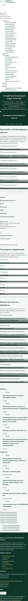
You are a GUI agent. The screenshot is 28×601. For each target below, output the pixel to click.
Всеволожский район (10, 27)
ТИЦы (6, 69)
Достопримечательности (11, 62)
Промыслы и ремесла (10, 72)
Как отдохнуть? (8, 60)
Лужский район (9, 41)
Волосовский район (10, 24)
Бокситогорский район (10, 22)
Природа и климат (9, 77)
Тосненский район (9, 51)
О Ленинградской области (11, 70)
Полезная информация (10, 76)
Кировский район (9, 36)
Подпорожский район (10, 43)
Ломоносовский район (10, 39)
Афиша (4, 566)
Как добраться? (9, 58)
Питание (7, 65)
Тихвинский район (9, 50)
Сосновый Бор (8, 48)
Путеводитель (6, 55)
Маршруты (5, 53)
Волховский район (9, 26)
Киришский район (9, 34)
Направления (6, 20)
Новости (5, 84)
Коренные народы (9, 74)
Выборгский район (9, 29)
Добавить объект (4, 221)
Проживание (8, 63)
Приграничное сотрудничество (12, 81)
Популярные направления (11, 57)
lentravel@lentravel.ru (16, 600)
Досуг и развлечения (10, 67)
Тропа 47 (7, 79)
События (5, 82)
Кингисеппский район (10, 32)
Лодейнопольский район (11, 38)
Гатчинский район (9, 31)
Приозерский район (10, 45)
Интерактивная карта (8, 568)
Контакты (5, 86)
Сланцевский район (10, 46)
